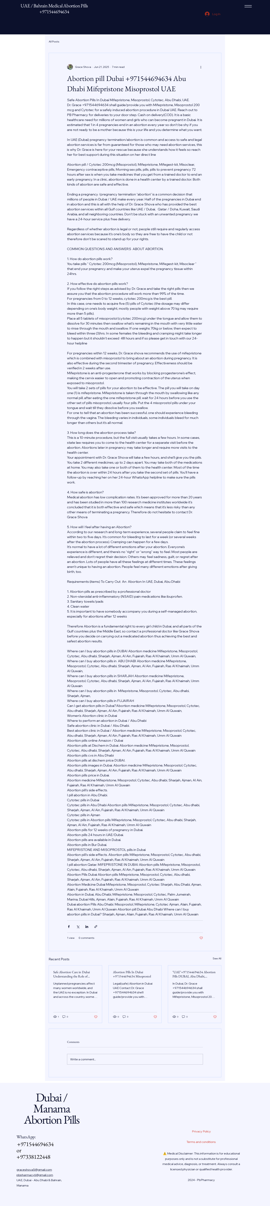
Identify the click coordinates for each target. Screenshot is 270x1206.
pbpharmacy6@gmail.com (35, 1175)
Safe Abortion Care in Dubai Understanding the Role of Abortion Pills (71, 974)
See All (217, 958)
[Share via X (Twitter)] (78, 926)
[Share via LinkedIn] (87, 926)
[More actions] (201, 67)
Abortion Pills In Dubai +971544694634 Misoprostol (132, 974)
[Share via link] (96, 926)
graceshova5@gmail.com (34, 1169)
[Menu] (248, 6)
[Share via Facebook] (69, 926)
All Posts (54, 41)
